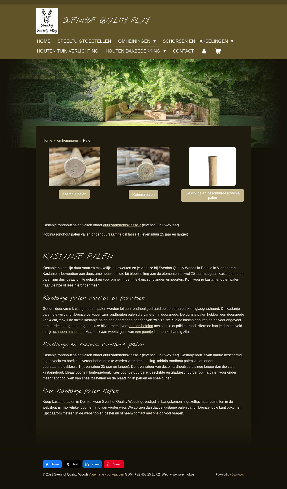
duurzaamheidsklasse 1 (120, 234)
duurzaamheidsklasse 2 (122, 225)
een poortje (144, 332)
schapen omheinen (68, 332)
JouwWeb (238, 474)
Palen (87, 140)
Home (47, 140)
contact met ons (146, 413)
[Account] (204, 51)
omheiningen (67, 140)
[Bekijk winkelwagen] (217, 51)
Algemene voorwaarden (106, 474)
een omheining (141, 326)
